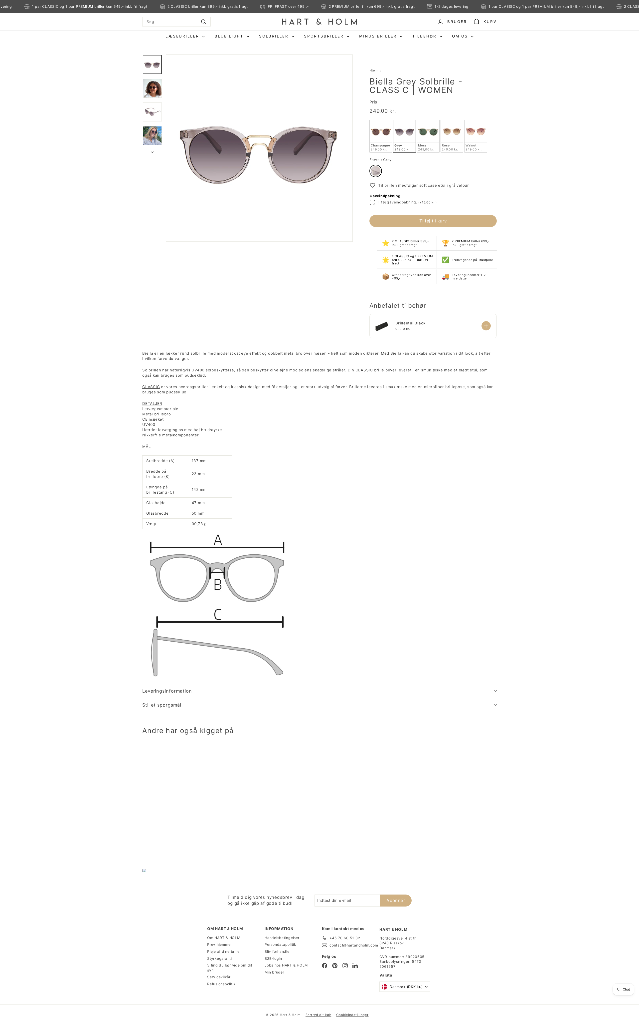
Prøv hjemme (218, 944)
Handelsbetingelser (282, 938)
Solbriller (274, 36)
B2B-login (273, 958)
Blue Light (230, 36)
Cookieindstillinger (352, 1015)
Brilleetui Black (410, 323)
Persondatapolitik (280, 944)
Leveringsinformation (167, 691)
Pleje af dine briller (224, 951)
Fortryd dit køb (318, 1015)
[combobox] (176, 21)
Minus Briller (379, 36)
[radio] (380, 136)
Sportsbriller (324, 36)
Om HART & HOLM (223, 938)
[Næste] (152, 150)
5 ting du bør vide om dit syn (229, 967)
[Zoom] (259, 148)
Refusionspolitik (221, 984)
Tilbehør (425, 36)
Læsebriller (183, 36)
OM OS (461, 36)
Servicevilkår (219, 977)
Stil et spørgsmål (161, 705)
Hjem (373, 70)
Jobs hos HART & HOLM (286, 965)
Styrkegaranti (219, 958)
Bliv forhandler (278, 951)
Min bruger (274, 972)
